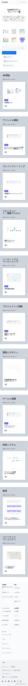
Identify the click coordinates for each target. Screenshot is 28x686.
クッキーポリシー (6, 673)
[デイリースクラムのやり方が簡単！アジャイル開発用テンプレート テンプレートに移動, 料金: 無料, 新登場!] (14, 141)
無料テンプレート (8, 57)
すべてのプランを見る (7, 596)
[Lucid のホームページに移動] (6, 2)
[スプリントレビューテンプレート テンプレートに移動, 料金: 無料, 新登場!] (14, 419)
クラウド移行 (5, 615)
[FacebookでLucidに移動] (11, 681)
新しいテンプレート (9, 65)
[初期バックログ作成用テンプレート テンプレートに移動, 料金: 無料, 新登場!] (14, 327)
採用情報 (16, 624)
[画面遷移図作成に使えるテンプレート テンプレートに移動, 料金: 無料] (14, 373)
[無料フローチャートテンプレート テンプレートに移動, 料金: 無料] (14, 234)
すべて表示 (4, 624)
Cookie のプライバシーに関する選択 (11, 670)
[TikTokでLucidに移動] (20, 681)
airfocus (16, 596)
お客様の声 (17, 620)
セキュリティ (5, 643)
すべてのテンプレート (9, 52)
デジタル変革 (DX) (6, 611)
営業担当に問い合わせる (7, 587)
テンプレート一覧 (6, 634)
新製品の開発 (5, 620)
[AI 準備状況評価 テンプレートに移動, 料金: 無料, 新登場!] (14, 281)
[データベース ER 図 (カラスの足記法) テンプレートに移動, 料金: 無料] (14, 465)
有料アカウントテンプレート (11, 61)
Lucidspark (17, 587)
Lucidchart (17, 592)
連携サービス (17, 601)
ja (4, 662)
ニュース (16, 615)
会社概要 (16, 611)
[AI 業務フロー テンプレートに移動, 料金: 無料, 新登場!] (14, 95)
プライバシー (5, 666)
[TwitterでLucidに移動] (5, 681)
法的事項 (13, 666)
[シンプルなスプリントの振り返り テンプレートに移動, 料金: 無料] (14, 560)
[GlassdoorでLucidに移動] (17, 681)
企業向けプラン (6, 592)
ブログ (3, 639)
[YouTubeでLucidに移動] (14, 681)
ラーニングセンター (7, 652)
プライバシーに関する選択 (11, 677)
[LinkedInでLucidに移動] (2, 681)
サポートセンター (6, 648)
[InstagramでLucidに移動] (8, 681)
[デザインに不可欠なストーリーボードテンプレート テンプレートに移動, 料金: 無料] (14, 511)
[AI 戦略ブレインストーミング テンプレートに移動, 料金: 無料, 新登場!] (14, 186)
